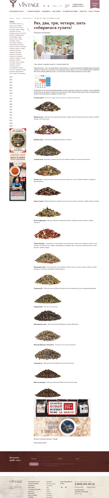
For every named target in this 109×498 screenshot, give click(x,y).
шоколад (22, 73)
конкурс (12, 35)
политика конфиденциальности (52, 465)
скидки (22, 62)
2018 (10, 98)
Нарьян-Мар (78, 493)
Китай (24, 33)
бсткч (16, 27)
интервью (12, 31)
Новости (83, 11)
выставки (12, 29)
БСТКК (11, 27)
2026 (10, 77)
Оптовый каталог (16, 11)
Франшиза (46, 11)
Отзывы (30, 497)
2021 (10, 90)
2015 (10, 107)
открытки (12, 56)
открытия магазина (15, 54)
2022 (10, 88)
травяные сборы (21, 69)
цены (14, 73)
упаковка (12, 71)
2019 (10, 96)
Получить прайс (79, 487)
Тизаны (20, 68)
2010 (10, 120)
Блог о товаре (94, 11)
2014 (10, 109)
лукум (20, 39)
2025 (10, 79)
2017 (10, 101)
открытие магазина (15, 52)
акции (19, 25)
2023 (10, 85)
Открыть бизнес (33, 11)
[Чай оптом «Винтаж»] (24, 4)
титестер (12, 69)
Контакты (31, 493)
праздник (12, 60)
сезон (17, 62)
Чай (47, 487)
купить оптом (13, 39)
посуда (23, 58)
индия (22, 29)
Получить (34, 464)
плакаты (12, 58)
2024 (10, 82)
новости (11, 46)
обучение (18, 50)
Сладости (49, 493)
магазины (12, 41)
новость (17, 48)
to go (15, 25)
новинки (19, 43)
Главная (11, 18)
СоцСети (18, 64)
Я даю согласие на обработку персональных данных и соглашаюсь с (60, 464)
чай (18, 73)
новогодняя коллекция (16, 45)
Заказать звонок (78, 4)
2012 (10, 115)
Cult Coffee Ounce (14, 23)
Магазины (56, 11)
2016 (10, 104)
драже (18, 29)
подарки (17, 58)
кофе (19, 37)
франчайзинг (20, 71)
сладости (12, 64)
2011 (10, 117)
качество (18, 33)
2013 (10, 112)
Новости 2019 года (28, 18)
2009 (10, 123)
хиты (10, 73)
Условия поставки (70, 11)
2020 (10, 93)
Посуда (48, 491)
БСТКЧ (20, 27)
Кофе (47, 489)
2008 (10, 126)
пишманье (19, 56)
